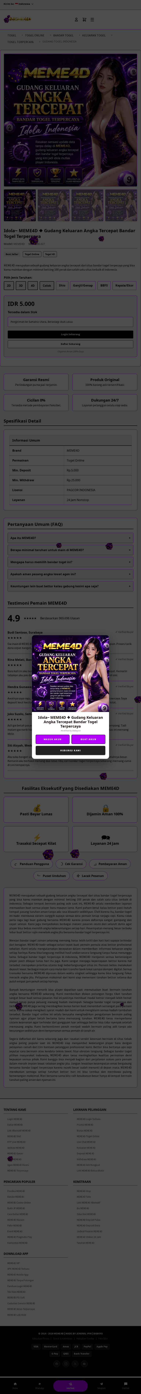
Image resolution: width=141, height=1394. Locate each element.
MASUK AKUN (53, 739)
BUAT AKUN (88, 739)
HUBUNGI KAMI (70, 750)
